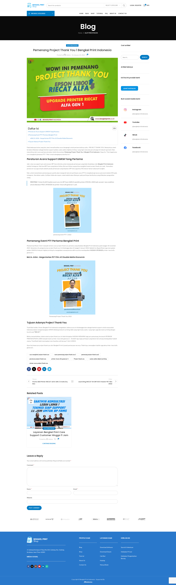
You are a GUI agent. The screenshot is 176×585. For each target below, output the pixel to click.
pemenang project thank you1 (90, 354)
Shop (80, 552)
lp (138, 126)
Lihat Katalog (129, 88)
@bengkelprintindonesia (140, 114)
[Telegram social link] (49, 369)
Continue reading (49, 443)
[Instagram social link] (35, 566)
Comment (30, 465)
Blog (80, 547)
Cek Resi (102, 556)
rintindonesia (143, 126)
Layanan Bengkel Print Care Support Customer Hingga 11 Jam (49, 434)
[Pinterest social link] (39, 369)
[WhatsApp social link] (46, 566)
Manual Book (104, 565)
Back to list (72, 381)
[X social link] (34, 369)
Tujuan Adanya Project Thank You (39, 141)
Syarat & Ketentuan (127, 547)
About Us (82, 560)
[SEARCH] (124, 5)
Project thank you (79, 359)
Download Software (106, 547)
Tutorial (81, 556)
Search (144, 57)
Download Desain (105, 552)
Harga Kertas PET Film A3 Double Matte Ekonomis (61, 257)
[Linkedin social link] (44, 369)
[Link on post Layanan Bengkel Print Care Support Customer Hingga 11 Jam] (49, 412)
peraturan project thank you (37, 359)
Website (29, 498)
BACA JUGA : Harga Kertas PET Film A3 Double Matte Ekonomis (52, 138)
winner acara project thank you (38, 363)
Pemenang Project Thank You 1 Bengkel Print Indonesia (81, 152)
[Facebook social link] (29, 369)
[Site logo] (35, 5)
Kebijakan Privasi (126, 552)
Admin (68, 55)
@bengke (135, 126)
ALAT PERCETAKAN (91, 33)
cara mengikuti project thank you (39, 354)
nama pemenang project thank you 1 (65, 354)
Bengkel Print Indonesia (105, 164)
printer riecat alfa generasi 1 (60, 359)
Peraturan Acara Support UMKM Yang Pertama (44, 131)
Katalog (102, 560)
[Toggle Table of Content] (113, 128)
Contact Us (82, 565)
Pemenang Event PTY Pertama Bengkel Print (43, 135)
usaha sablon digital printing (98, 359)
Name (29, 489)
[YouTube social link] (39, 566)
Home (80, 33)
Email (75, 489)
